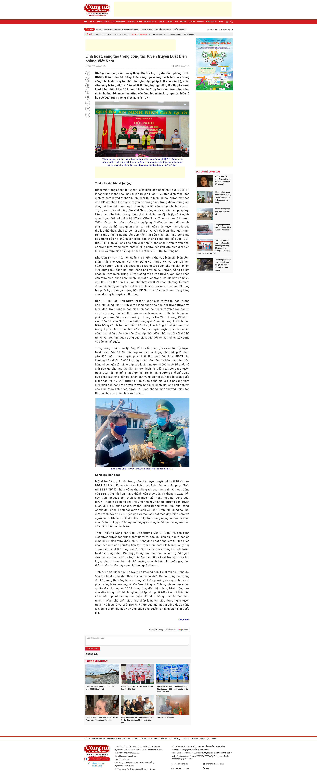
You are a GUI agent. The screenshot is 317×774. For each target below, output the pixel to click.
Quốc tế (192, 21)
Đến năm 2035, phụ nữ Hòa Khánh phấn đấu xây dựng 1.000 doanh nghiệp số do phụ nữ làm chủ (172, 689)
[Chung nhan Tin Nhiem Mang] (97, 764)
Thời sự (91, 21)
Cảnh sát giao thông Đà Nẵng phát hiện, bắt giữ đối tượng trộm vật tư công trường (223, 265)
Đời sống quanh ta (139, 34)
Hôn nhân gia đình (121, 34)
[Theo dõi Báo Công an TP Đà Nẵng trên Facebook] (97, 759)
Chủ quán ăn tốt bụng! (165, 717)
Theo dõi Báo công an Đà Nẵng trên (163, 630)
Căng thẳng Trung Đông (133, 29)
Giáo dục (183, 21)
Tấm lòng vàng (190, 34)
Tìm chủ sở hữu (175, 34)
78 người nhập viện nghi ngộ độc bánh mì (222, 211)
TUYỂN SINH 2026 (150, 29)
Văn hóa (169, 21)
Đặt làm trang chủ (181, 764)
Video (221, 21)
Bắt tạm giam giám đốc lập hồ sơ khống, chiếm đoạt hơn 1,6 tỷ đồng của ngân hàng (223, 197)
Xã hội (139, 21)
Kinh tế (161, 21)
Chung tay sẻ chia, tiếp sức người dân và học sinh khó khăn (137, 687)
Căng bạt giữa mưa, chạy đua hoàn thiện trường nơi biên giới (223, 227)
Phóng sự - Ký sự (150, 21)
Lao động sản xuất (103, 34)
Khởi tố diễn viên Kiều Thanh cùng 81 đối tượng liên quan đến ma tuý (222, 180)
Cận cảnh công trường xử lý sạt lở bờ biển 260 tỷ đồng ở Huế (100, 687)
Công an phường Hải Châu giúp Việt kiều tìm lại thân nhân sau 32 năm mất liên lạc (137, 720)
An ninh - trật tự (103, 21)
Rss (207, 768)
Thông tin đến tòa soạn (215, 764)
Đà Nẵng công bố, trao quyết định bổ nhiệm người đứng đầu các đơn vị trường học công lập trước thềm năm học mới (213, 246)
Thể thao (200, 21)
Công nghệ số (211, 21)
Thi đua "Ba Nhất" (117, 29)
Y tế (176, 21)
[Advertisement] (173, 9)
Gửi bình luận (93, 649)
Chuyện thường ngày (157, 34)
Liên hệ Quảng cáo (181, 768)
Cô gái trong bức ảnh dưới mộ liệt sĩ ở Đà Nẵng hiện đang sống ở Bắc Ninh (102, 718)
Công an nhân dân (118, 21)
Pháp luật (131, 21)
